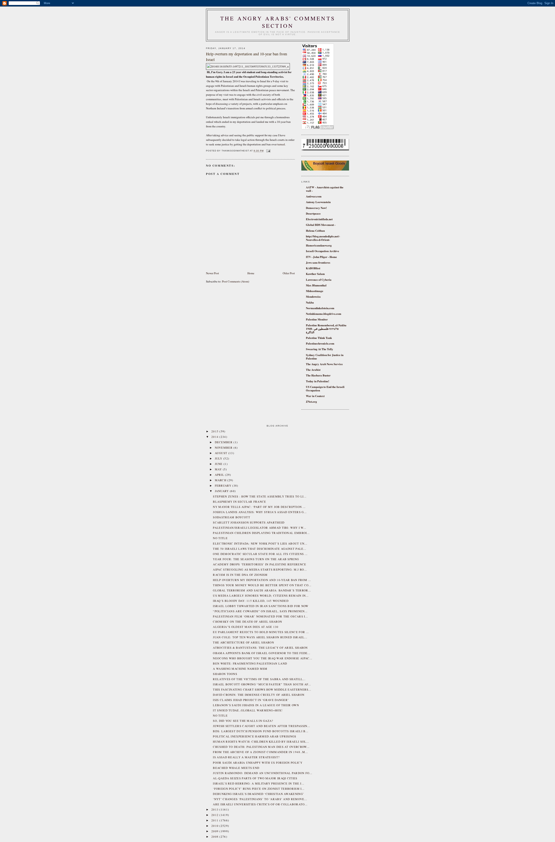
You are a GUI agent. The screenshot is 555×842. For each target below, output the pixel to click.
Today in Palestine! (317, 381)
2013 (215, 809)
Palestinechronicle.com (320, 343)
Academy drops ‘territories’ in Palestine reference (259, 564)
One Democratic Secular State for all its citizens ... (260, 554)
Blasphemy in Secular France (239, 502)
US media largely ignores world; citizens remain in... (261, 595)
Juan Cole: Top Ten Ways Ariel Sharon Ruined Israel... (260, 637)
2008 (215, 837)
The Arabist (313, 370)
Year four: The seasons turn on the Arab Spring (256, 559)
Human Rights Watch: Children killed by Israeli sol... (261, 742)
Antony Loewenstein (318, 202)
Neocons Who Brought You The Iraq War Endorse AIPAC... (262, 658)
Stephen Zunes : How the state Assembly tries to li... (259, 496)
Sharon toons (225, 674)
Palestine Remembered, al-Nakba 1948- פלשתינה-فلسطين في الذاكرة (326, 328)
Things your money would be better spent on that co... (262, 585)
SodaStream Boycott (231, 517)
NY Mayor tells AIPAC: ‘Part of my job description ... (259, 507)
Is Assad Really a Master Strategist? (246, 757)
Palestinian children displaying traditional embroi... (261, 533)
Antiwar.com (314, 196)
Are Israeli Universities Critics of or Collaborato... (260, 804)
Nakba (310, 302)
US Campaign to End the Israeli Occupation (325, 388)
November (224, 448)
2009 (215, 831)
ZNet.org (311, 401)
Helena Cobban (315, 230)
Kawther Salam (315, 274)
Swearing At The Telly (319, 349)
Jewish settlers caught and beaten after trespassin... (261, 726)
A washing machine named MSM (240, 669)
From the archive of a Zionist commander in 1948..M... (260, 752)
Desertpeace (313, 213)
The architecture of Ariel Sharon (243, 642)
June (219, 464)
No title (220, 538)
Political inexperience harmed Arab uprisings (254, 736)
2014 (215, 437)
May (219, 469)
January (222, 491)
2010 (215, 826)
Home (250, 273)
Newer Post (212, 273)
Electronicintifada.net (319, 219)
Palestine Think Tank (319, 338)
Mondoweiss (313, 296)
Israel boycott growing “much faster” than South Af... (262, 684)
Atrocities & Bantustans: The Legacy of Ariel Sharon (260, 648)
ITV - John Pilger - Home (321, 257)
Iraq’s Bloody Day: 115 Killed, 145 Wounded (251, 601)
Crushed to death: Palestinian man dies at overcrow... (261, 747)
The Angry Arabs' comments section (277, 22)
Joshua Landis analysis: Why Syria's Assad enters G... (260, 512)
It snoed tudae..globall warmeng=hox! (247, 710)
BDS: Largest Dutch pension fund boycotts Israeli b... (260, 731)
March (221, 480)
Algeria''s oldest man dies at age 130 (245, 627)
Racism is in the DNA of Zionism (240, 575)
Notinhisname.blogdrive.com (323, 314)
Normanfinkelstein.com (320, 308)
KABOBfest (313, 268)
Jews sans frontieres (318, 262)
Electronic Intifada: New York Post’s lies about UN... (260, 543)
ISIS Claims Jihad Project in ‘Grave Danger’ (251, 700)
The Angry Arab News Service (324, 364)
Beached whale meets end (236, 768)
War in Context (315, 396)
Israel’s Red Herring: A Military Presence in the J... (258, 783)
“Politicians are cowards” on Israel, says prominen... (260, 611)
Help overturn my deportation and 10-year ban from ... (262, 580)
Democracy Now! (316, 208)
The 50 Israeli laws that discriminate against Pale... (259, 549)
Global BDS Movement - (320, 225)
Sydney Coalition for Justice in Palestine (324, 356)
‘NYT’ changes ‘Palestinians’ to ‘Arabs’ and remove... (260, 799)
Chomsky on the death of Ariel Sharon (247, 622)
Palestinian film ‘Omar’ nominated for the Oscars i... (260, 616)
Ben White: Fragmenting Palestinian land (250, 663)
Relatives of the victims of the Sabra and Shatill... (259, 679)
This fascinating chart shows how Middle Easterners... (262, 689)
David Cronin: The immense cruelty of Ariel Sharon (258, 695)
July (219, 458)
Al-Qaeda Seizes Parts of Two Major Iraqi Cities (255, 778)
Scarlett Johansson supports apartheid (248, 522)
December (224, 442)
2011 (215, 820)
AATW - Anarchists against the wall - (324, 189)
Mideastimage (314, 291)
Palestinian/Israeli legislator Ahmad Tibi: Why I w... (259, 528)
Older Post (289, 273)
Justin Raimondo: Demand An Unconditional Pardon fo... (262, 773)
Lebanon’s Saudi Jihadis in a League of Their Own (256, 705)
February (223, 485)
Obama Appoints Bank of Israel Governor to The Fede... (261, 653)
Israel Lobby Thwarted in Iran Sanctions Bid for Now (260, 606)
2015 (215, 431)
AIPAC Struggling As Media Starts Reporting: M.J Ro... (260, 569)
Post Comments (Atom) (235, 281)
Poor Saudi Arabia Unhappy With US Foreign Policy (257, 763)
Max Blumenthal (316, 285)
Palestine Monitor (317, 319)
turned (281, 144)
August (221, 453)
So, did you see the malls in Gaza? (243, 721)
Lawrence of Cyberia (318, 279)
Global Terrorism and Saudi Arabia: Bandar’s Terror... (262, 590)
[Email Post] (267, 151)
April (220, 475)
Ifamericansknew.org (319, 245)
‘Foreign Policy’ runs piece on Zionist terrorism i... (258, 789)
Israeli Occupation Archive (322, 251)
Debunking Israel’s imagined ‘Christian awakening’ (258, 794)
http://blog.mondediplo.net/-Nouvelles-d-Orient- (323, 238)
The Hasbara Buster (318, 375)
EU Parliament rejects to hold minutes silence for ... (261, 632)
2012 (215, 815)
